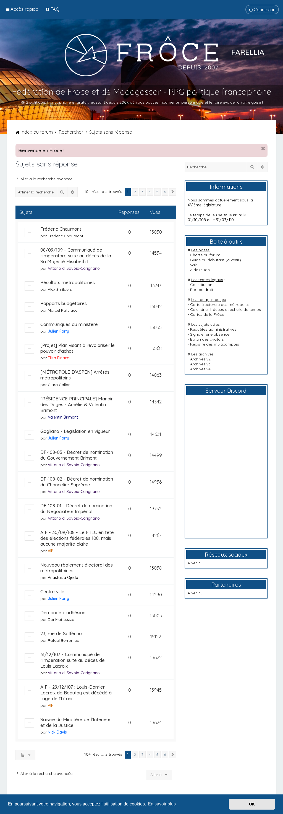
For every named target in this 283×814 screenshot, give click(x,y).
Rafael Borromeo (63, 640)
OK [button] (252, 804)
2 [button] (135, 192)
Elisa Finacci (59, 357)
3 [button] (142, 192)
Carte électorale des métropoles (220, 304)
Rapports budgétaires (63, 303)
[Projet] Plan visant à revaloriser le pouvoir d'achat (77, 348)
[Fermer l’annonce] (263, 148)
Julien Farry (58, 331)
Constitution (201, 284)
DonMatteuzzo (61, 619)
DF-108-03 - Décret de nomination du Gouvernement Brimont (76, 455)
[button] (172, 192)
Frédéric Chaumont (60, 229)
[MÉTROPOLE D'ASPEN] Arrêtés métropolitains (74, 375)
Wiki (194, 264)
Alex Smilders (60, 289)
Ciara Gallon (59, 384)
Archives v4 (200, 368)
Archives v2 (200, 359)
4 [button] (150, 192)
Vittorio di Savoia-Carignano (74, 268)
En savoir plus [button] (162, 804)
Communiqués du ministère (69, 324)
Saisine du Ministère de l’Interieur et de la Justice (75, 722)
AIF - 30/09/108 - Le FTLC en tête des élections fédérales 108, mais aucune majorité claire (77, 538)
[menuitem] (52, 9)
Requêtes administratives (213, 329)
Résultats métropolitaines (67, 282)
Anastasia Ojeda (63, 577)
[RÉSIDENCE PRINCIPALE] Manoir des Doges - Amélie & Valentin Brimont (76, 404)
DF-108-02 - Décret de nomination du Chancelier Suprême (76, 481)
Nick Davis (57, 732)
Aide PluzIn (200, 269)
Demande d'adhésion (62, 612)
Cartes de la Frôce (207, 314)
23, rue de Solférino (61, 633)
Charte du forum (205, 254)
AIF (50, 550)
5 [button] (157, 192)
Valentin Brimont (63, 417)
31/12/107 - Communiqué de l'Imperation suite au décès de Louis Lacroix (72, 660)
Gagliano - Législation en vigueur (75, 431)
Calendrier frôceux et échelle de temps (225, 309)
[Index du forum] (141, 55)
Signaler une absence (209, 334)
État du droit (201, 289)
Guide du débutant (207, 259)
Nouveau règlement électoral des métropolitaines (76, 567)
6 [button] (165, 192)
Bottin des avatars (207, 339)
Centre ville (52, 591)
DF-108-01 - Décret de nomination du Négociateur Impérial (76, 508)
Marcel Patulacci (63, 310)
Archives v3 (200, 364)
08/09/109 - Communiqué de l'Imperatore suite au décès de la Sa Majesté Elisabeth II (75, 255)
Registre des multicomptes (214, 344)
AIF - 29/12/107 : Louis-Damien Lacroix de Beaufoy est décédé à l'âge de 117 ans (76, 692)
